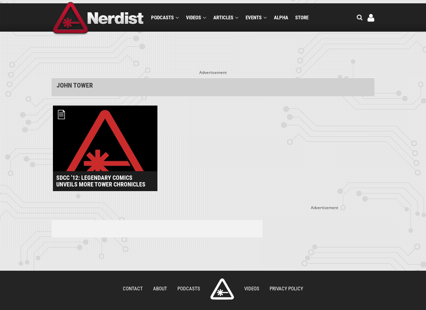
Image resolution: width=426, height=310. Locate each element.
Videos (193, 18)
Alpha (281, 18)
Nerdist (98, 19)
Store (302, 18)
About (160, 289)
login (370, 18)
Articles (223, 18)
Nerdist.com (222, 289)
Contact (133, 289)
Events (254, 18)
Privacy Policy (286, 289)
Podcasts (162, 18)
